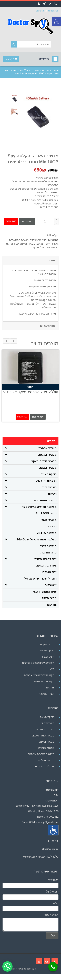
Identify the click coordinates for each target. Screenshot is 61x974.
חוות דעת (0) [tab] (47, 325)
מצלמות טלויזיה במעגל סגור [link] (39, 506)
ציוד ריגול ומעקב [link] (41, 247)
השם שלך (53, 879)
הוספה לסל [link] (37, 417)
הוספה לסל (27, 221)
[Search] (14, 44)
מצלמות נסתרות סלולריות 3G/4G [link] (37, 539)
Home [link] (55, 70)
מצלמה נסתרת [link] (47, 448)
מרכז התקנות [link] (48, 552)
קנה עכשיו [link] (22, 416)
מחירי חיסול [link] (49, 598)
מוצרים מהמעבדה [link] (40, 70)
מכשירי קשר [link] (49, 519)
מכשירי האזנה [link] (27, 243)
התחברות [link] (53, 10)
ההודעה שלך (51, 914)
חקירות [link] (52, 493)
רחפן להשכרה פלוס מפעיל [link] (40, 578)
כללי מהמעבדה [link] (20, 70)
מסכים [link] (52, 526)
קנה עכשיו (10, 221)
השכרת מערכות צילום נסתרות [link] (38, 662)
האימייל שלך (51, 891)
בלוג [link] (52, 669)
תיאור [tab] (51, 260)
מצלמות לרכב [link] (48, 546)
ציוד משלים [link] (49, 572)
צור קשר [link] (51, 604)
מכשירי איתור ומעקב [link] (47, 243)
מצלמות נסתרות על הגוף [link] (41, 754)
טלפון (55, 903)
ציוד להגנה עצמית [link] (45, 559)
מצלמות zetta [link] (47, 533)
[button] (7, 966)
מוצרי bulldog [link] (46, 513)
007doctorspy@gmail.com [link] (43, 822)
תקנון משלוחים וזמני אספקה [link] (39, 675)
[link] (56, 21)
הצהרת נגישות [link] (46, 693)
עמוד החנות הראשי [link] (45, 591)
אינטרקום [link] (51, 585)
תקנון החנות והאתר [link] (44, 681)
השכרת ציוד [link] (49, 487)
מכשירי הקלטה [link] (47, 454)
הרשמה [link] (40, 10)
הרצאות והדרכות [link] (46, 480)
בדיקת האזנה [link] (48, 474)
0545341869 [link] (30, 856)
